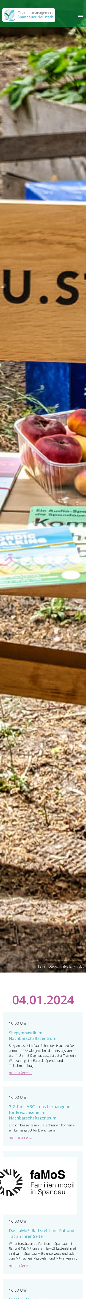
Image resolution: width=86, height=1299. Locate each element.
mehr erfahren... (20, 1073)
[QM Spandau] (28, 15)
